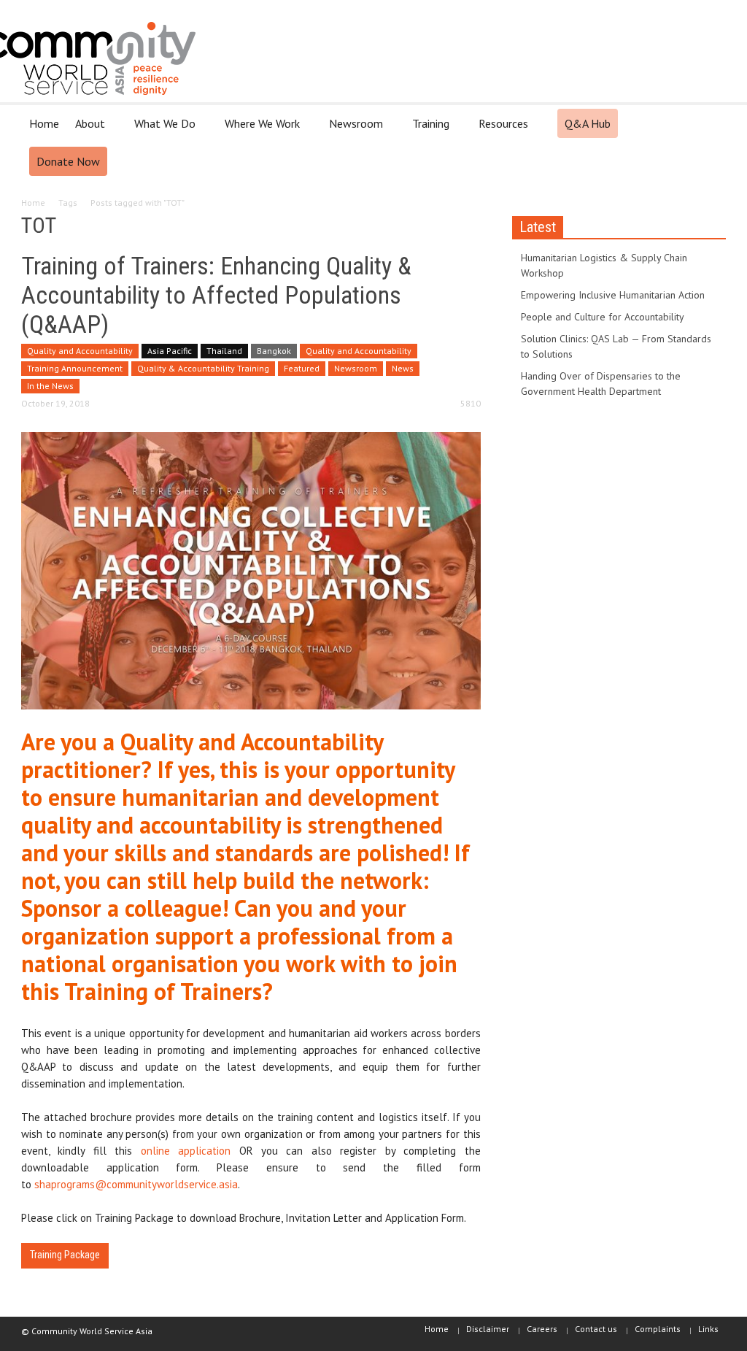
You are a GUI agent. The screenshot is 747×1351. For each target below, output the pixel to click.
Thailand (224, 350)
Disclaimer (487, 1328)
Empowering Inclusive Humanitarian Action (613, 294)
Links (708, 1328)
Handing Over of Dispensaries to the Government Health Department (601, 383)
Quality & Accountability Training (203, 368)
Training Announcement (75, 368)
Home (44, 123)
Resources (499, 129)
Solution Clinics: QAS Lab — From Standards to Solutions (616, 346)
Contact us (596, 1328)
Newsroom (352, 129)
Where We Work (258, 129)
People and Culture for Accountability (602, 316)
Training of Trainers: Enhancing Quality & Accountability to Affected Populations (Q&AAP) (216, 295)
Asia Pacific (169, 350)
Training (426, 129)
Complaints (658, 1328)
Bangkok (274, 350)
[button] (710, 122)
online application (186, 1151)
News (403, 368)
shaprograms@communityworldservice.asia (136, 1184)
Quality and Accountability (80, 350)
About (86, 129)
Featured (302, 368)
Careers (542, 1328)
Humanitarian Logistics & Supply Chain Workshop (604, 265)
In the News (50, 385)
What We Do (161, 129)
